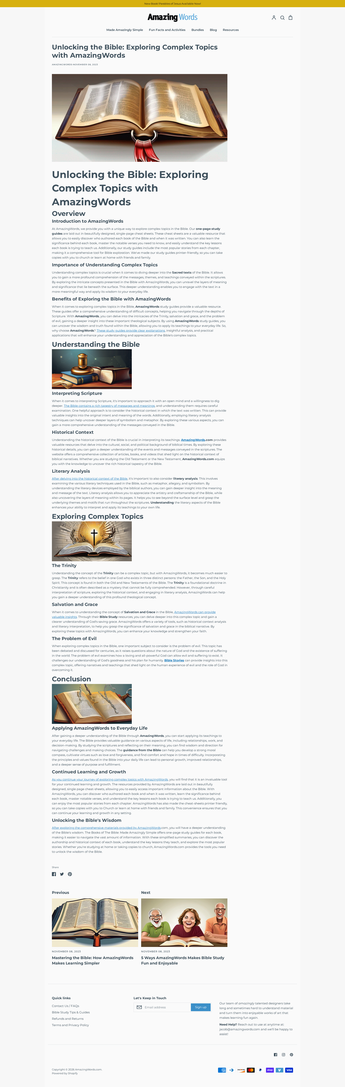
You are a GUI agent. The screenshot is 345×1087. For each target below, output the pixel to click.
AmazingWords (193, 440)
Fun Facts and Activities (167, 30)
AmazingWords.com (88, 1069)
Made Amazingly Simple (124, 30)
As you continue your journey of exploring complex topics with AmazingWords (110, 779)
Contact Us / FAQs (65, 1006)
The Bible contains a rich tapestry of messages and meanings (109, 406)
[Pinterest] (291, 1055)
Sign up (200, 1007)
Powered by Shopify (65, 1073)
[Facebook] (276, 1055)
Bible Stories (174, 660)
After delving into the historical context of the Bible (89, 478)
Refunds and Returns (67, 1019)
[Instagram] (284, 1055)
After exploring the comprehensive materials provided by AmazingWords (106, 828)
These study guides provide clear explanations (131, 330)
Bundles (197, 30)
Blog (213, 30)
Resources (231, 30)
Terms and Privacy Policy (70, 1025)
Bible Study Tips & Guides (71, 1012)
